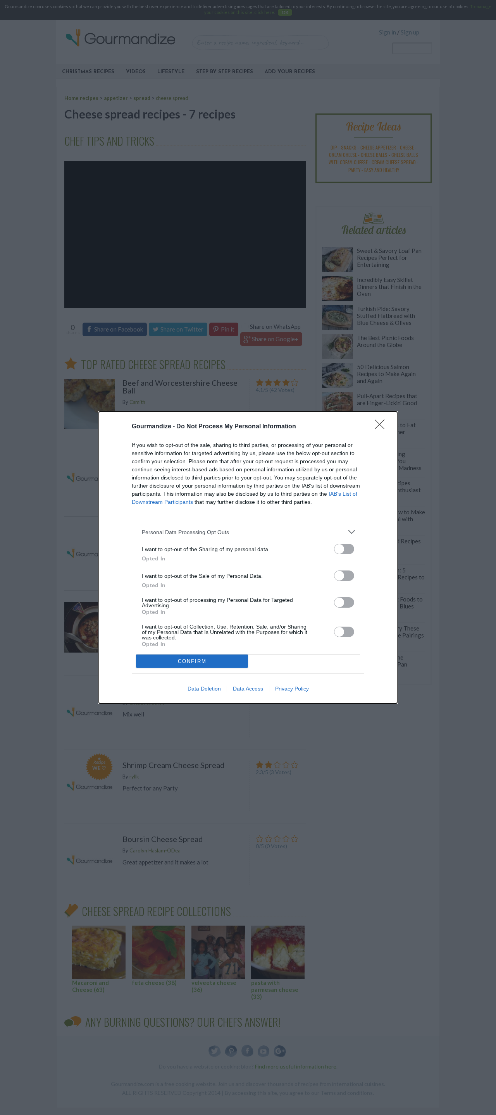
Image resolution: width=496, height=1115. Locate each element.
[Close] (382, 426)
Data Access (248, 688)
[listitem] (248, 532)
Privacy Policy (292, 688)
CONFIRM (192, 661)
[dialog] (248, 557)
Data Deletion (204, 688)
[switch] (344, 549)
